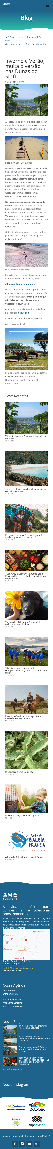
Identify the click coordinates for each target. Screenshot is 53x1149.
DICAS (21, 82)
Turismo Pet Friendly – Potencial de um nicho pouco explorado (25, 623)
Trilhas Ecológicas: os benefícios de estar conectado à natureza (25, 490)
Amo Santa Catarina (12, 1002)
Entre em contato (11, 993)
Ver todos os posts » (12, 1069)
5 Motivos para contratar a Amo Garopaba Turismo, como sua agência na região (26, 670)
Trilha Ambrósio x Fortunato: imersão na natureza (25, 437)
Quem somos (9, 990)
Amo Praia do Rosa (12, 999)
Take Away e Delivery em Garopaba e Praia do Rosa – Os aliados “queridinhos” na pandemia (25, 576)
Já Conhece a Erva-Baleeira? (19, 771)
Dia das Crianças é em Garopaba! (22, 815)
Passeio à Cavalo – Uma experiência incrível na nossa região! (23, 717)
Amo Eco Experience (13, 1006)
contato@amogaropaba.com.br (18, 968)
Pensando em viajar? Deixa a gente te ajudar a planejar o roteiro (24, 536)
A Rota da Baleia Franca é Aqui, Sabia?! (24, 856)
